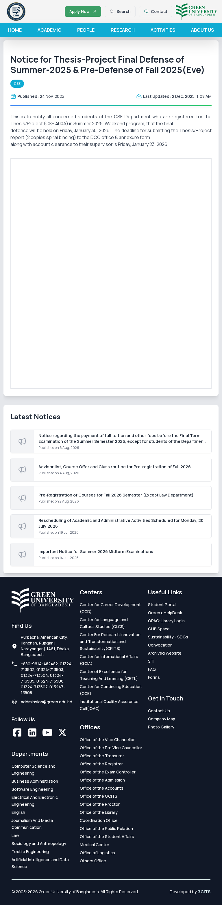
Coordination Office (99, 820)
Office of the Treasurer (102, 755)
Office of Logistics (97, 852)
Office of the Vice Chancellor (107, 739)
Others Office (93, 860)
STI (151, 661)
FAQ (152, 669)
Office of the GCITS (98, 796)
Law (15, 835)
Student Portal (162, 604)
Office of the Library (99, 812)
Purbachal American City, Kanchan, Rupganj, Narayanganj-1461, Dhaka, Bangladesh (45, 645)
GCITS (203, 891)
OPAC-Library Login (166, 620)
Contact (159, 11)
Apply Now (79, 11)
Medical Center (94, 844)
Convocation (160, 645)
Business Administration (35, 781)
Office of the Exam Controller (108, 772)
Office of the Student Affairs (107, 836)
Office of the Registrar (101, 764)
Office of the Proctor (100, 804)
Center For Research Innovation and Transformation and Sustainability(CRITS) (110, 641)
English (18, 812)
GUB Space (159, 629)
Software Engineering (32, 789)
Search (123, 11)
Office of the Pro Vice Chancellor (111, 747)
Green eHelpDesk (165, 612)
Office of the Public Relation (106, 828)
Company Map (161, 719)
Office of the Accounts (101, 788)
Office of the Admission (102, 780)
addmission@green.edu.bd (46, 701)
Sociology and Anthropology (39, 843)
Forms (154, 677)
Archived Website (165, 653)
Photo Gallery (161, 727)
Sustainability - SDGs (168, 637)
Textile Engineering (30, 851)
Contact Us (159, 710)
